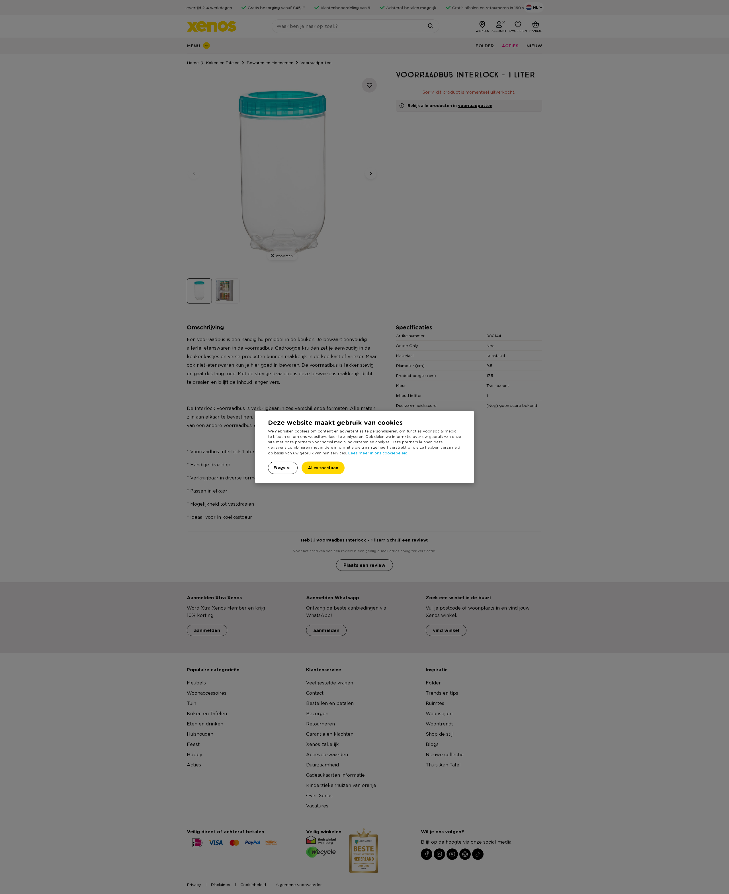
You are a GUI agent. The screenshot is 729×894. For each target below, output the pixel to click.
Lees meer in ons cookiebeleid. (378, 452)
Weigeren (283, 467)
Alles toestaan (323, 467)
